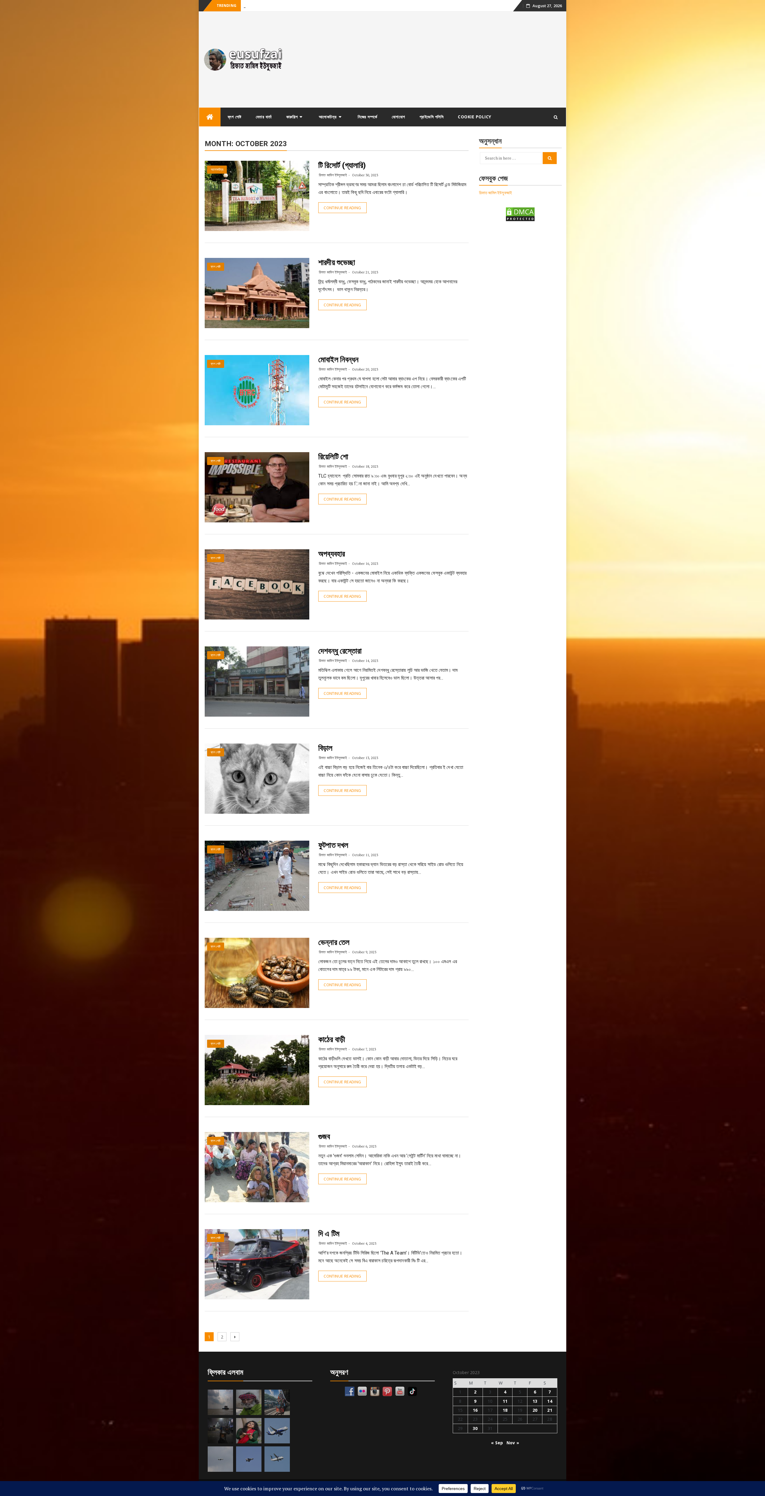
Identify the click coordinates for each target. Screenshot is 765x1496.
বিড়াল (325, 748)
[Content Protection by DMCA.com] (520, 214)
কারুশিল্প (292, 117)
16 (475, 1410)
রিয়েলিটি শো (333, 456)
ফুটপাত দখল (333, 845)
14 (549, 1401)
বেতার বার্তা (264, 117)
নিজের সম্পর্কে (367, 117)
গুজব (324, 1136)
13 (535, 1401)
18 (505, 1410)
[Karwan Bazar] (220, 1430)
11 (505, 1401)
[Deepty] (248, 1430)
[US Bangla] (277, 1459)
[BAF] (220, 1459)
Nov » (513, 1442)
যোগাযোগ (398, 117)
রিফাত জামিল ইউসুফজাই (333, 175)
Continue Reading (342, 207)
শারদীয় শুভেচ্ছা (336, 262)
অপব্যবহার (331, 553)
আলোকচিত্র (328, 117)
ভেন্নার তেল (333, 942)
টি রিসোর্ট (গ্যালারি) (342, 165)
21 (549, 1410)
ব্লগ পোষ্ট (234, 117)
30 (475, 1428)
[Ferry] (220, 1402)
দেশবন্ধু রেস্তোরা (340, 650)
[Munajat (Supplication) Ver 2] (277, 1402)
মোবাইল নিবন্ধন (338, 359)
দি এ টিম (328, 1233)
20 (535, 1410)
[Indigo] (277, 1430)
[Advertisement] (428, 59)
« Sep (497, 1442)
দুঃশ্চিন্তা (249, 6)
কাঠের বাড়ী (331, 1039)
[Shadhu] (248, 1402)
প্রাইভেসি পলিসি (432, 117)
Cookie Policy (474, 117)
